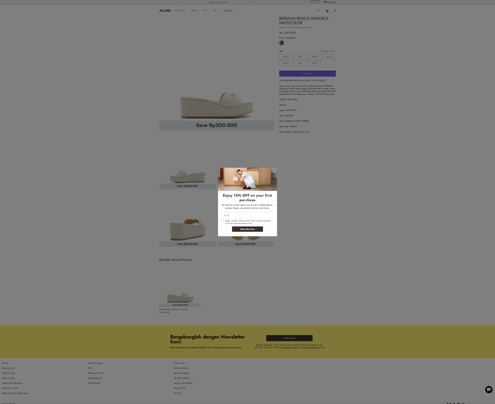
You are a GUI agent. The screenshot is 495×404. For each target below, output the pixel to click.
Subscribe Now (247, 229)
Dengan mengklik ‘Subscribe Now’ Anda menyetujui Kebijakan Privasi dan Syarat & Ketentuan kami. (248, 222)
